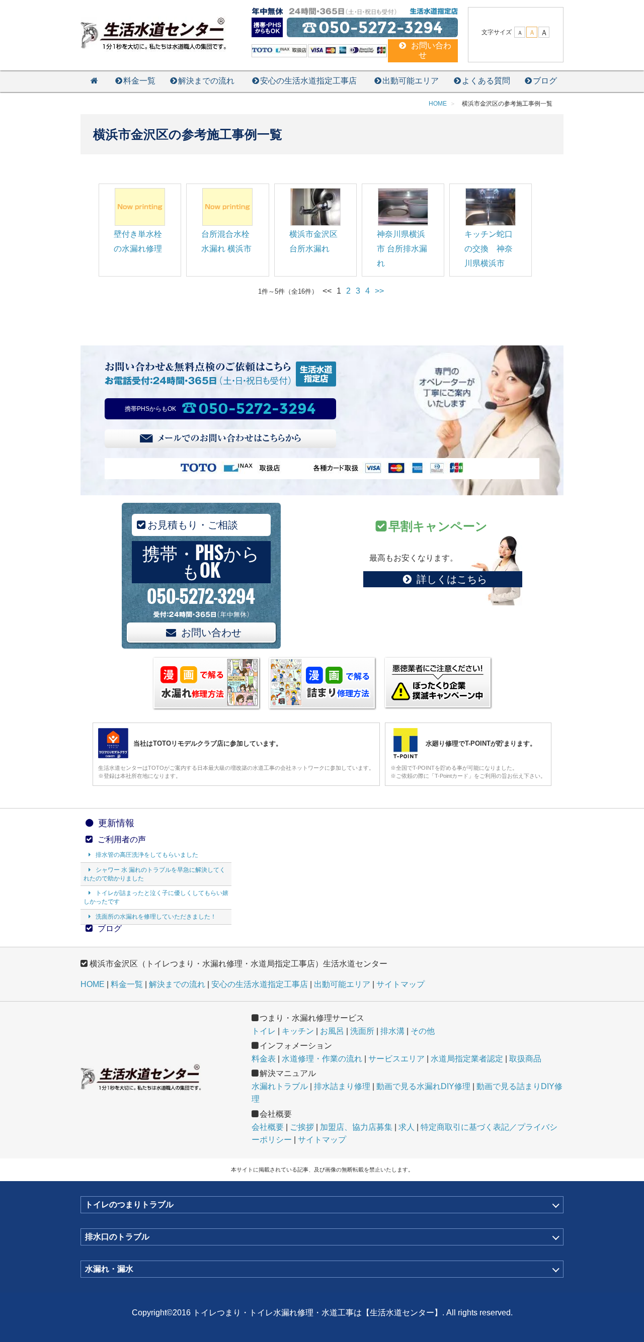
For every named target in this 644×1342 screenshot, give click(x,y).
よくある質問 (486, 80)
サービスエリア (396, 1058)
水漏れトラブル (280, 1086)
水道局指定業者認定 (467, 1058)
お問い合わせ (211, 632)
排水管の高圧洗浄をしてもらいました (147, 854)
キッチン (298, 1031)
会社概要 (268, 1127)
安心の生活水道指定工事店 (308, 80)
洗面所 (362, 1031)
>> (379, 291)
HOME (92, 984)
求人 (406, 1127)
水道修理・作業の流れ (322, 1058)
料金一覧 (139, 80)
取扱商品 (525, 1058)
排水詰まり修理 (342, 1086)
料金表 (264, 1058)
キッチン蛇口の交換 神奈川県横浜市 (488, 248)
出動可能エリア (410, 80)
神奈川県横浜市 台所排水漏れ (402, 248)
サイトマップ (400, 984)
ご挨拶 (302, 1127)
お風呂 (332, 1031)
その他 (423, 1031)
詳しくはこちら (452, 579)
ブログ (545, 80)
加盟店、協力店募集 (356, 1127)
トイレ (264, 1031)
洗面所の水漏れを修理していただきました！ (156, 916)
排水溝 (392, 1031)
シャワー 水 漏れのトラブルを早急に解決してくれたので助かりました (154, 874)
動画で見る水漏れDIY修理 (423, 1086)
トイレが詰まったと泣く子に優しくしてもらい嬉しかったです (156, 897)
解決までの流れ (206, 80)
